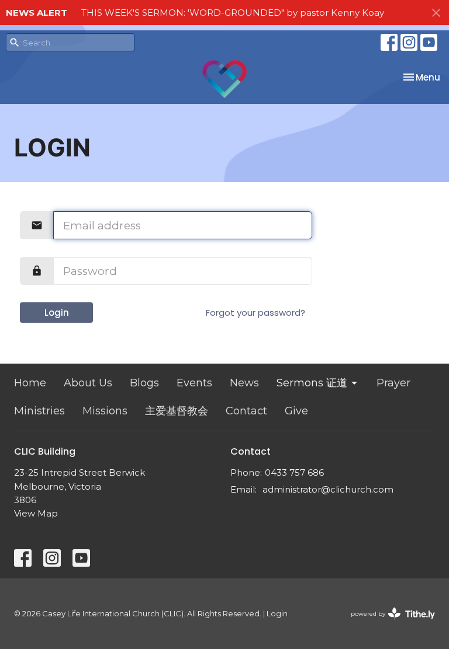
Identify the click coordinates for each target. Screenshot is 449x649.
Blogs (144, 382)
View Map (36, 513)
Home (30, 382)
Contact (246, 410)
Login (56, 312)
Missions (104, 410)
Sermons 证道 (312, 382)
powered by (387, 623)
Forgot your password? (255, 312)
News (244, 382)
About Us (88, 382)
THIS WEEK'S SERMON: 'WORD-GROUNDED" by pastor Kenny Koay (232, 12)
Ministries (39, 410)
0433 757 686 (294, 472)
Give (296, 410)
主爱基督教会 (176, 410)
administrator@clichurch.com (328, 489)
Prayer (393, 382)
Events (194, 382)
